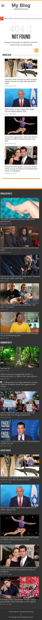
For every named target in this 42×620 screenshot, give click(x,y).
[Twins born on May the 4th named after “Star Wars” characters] (19, 293)
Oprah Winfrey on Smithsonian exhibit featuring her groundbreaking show (19, 334)
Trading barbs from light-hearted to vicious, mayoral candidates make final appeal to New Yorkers (19, 384)
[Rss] (21, 614)
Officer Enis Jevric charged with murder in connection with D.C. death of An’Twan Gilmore (18, 375)
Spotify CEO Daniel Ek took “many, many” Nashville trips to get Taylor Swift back (20, 277)
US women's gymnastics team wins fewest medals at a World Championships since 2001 (21, 139)
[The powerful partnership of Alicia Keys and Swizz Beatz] (19, 236)
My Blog (21, 5)
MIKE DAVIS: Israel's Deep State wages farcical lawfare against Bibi (19, 110)
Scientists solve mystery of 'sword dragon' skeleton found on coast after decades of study (21, 81)
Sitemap (31, 612)
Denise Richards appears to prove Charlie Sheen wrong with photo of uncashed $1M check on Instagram (21, 169)
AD (17, 612)
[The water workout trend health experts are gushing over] (19, 208)
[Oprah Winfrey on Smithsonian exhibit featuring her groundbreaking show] (19, 322)
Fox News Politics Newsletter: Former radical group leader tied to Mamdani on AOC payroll (18, 601)
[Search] (36, 50)
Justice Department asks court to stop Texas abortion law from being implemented (17, 414)
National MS (5, 368)
